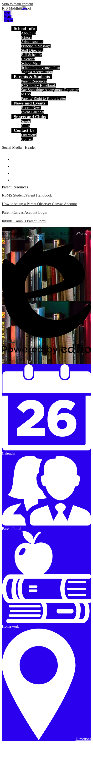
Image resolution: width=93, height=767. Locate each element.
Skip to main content (17, 4)
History (26, 37)
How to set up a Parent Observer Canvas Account (39, 204)
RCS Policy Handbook (38, 85)
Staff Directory (32, 50)
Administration (32, 42)
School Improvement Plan (40, 68)
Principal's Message (36, 46)
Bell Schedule (31, 55)
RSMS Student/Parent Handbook (27, 195)
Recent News (31, 108)
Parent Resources (34, 81)
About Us (28, 33)
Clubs (25, 126)
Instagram (14, 170)
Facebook (14, 156)
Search (14, 177)
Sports (26, 121)
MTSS (26, 94)
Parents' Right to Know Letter (43, 98)
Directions (28, 135)
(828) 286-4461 (14, 238)
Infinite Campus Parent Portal (24, 221)
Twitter (14, 163)
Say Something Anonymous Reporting (50, 90)
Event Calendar (32, 112)
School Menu (31, 63)
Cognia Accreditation (37, 72)
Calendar (28, 59)
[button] (24, 28)
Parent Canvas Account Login (24, 212)
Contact (27, 139)
